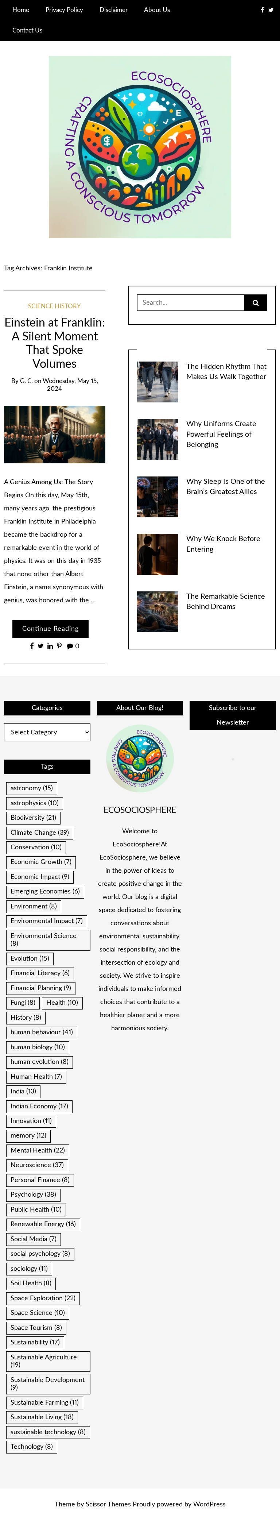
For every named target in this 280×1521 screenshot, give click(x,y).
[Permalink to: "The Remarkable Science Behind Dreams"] (157, 612)
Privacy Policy (64, 10)
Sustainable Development (48, 1384)
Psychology (33, 1195)
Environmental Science (44, 940)
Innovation (31, 1121)
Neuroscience (37, 1165)
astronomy (32, 788)
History (26, 1018)
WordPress (209, 1504)
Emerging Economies (45, 891)
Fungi (23, 1003)
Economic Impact (40, 877)
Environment (34, 906)
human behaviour (42, 1032)
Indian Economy (39, 1106)
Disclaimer (114, 10)
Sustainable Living (42, 1417)
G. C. (26, 381)
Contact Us (27, 30)
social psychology (40, 1254)
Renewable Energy (43, 1224)
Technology (32, 1447)
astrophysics (35, 803)
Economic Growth (41, 862)
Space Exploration (43, 1298)
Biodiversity (33, 818)
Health (62, 1003)
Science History (54, 306)
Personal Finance (40, 1180)
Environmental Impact (47, 921)
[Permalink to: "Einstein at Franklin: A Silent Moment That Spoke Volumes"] (54, 434)
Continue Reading (50, 629)
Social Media (34, 1239)
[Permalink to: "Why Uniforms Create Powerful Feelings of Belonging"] (157, 439)
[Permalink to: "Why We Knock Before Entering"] (157, 554)
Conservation (36, 847)
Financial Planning (41, 988)
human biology (38, 1047)
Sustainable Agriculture (44, 1361)
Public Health (36, 1210)
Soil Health (31, 1283)
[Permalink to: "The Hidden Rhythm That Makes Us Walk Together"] (157, 382)
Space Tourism (36, 1328)
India (23, 1091)
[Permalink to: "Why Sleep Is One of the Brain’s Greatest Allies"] (157, 497)
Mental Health (38, 1150)
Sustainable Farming (45, 1403)
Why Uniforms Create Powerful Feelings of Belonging (221, 434)
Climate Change (40, 833)
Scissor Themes (108, 1504)
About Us (157, 10)
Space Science (38, 1313)
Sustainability (35, 1342)
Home (20, 10)
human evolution (40, 1062)
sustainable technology (48, 1432)
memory (28, 1135)
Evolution (30, 959)
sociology (29, 1269)
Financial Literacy (40, 973)
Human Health (36, 1077)
